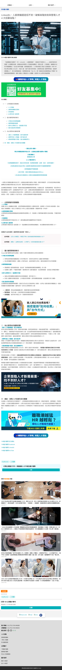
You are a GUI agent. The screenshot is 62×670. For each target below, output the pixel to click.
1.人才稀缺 (11, 107)
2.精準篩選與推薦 (13, 123)
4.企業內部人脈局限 (13, 114)
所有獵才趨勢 (5, 9)
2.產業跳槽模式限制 (13, 109)
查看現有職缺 (4, 637)
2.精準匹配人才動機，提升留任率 (17, 137)
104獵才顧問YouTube (7, 450)
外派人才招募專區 (5, 654)
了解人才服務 (4, 640)
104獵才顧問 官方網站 (7, 441)
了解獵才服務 (4, 649)
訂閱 (31, 608)
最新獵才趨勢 (4, 651)
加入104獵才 (4, 663)
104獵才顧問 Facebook (8, 444)
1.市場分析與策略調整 (14, 121)
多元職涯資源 (4, 642)
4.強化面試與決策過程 (14, 128)
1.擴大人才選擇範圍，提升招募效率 (18, 135)
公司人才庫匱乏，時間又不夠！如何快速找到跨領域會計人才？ (28, 236)
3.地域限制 (11, 112)
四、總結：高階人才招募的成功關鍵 (15, 143)
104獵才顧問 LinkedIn (7, 447)
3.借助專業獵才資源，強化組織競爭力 (18, 139)
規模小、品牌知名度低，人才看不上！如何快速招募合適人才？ (28, 242)
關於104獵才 (4, 661)
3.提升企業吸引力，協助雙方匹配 (17, 125)
